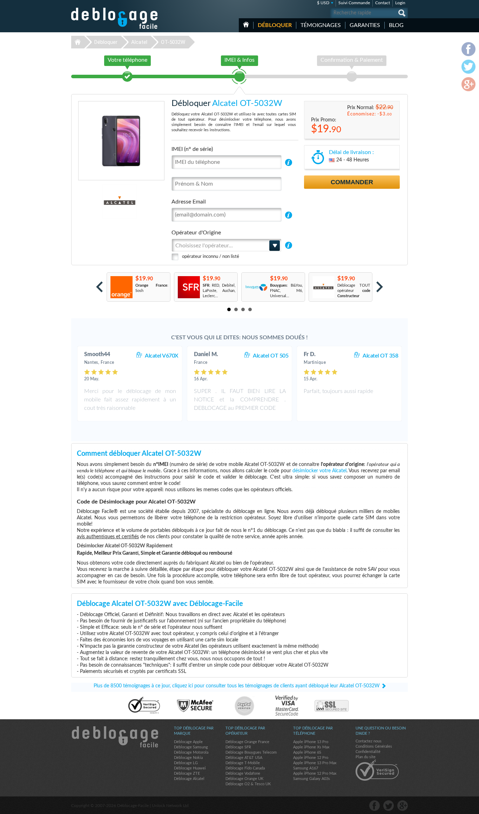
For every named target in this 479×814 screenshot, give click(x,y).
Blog (396, 25)
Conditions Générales (374, 746)
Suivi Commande (354, 3)
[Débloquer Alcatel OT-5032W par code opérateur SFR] (188, 287)
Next (379, 286)
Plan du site (366, 757)
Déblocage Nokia (188, 758)
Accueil (246, 24)
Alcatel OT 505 (270, 356)
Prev (99, 286)
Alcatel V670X (161, 356)
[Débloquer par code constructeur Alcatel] (323, 287)
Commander (352, 182)
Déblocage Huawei (190, 768)
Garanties (365, 25)
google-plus (402, 805)
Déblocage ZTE (187, 773)
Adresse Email (188, 202)
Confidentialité (368, 752)
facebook (374, 805)
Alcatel (139, 42)
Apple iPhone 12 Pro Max (314, 773)
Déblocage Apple (188, 742)
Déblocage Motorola (191, 752)
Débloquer (275, 25)
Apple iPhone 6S (307, 752)
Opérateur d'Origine (196, 232)
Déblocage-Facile (114, 18)
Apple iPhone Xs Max (311, 747)
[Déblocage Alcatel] (95, 201)
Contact (382, 3)
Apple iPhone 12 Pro (310, 758)
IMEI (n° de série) (192, 149)
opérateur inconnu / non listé (210, 256)
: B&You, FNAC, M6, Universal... (286, 290)
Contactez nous (369, 741)
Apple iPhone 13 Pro (310, 742)
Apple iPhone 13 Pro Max (314, 763)
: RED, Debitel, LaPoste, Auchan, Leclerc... (219, 290)
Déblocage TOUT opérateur (353, 290)
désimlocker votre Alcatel (319, 470)
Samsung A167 (305, 768)
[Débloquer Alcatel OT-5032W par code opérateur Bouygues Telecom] (256, 287)
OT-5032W (173, 42)
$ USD (323, 3)
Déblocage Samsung (191, 747)
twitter (388, 805)
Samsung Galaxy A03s (311, 779)
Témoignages (321, 25)
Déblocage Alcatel (189, 779)
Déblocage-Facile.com (114, 736)
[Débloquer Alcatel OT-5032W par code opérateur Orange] (121, 287)
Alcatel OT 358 (380, 356)
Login (400, 3)
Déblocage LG (186, 763)
